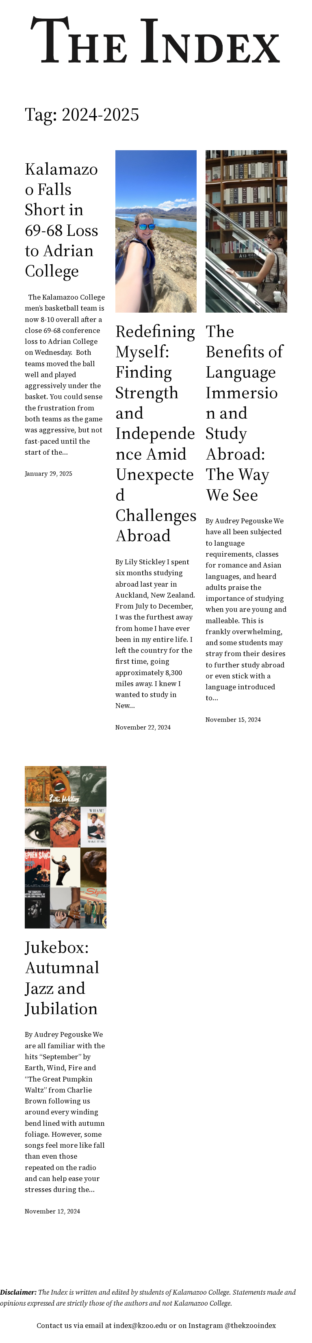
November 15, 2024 (233, 719)
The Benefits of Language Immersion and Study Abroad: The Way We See (244, 413)
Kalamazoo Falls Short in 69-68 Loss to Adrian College (61, 219)
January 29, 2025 (48, 473)
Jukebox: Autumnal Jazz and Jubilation (62, 978)
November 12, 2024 (52, 1211)
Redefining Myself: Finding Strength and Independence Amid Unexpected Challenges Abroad (156, 433)
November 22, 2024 (143, 727)
